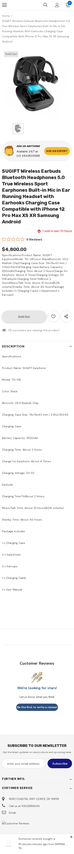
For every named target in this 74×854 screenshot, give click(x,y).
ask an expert (57, 151)
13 (9, 330)
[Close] (71, 837)
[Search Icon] (45, 5)
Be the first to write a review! (37, 707)
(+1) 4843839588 (28, 156)
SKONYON (21, 5)
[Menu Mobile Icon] (4, 5)
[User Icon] (57, 5)
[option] (37, 84)
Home (6, 16)
